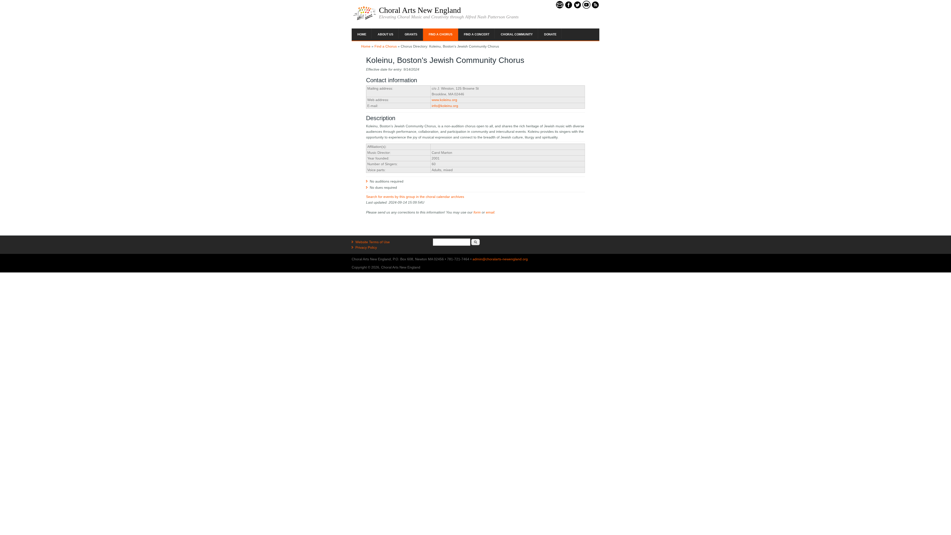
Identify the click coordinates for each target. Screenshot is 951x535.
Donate (550, 34)
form (477, 212)
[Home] (364, 20)
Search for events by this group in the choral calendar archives (415, 197)
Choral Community (517, 34)
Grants (411, 34)
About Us (385, 34)
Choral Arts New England (420, 10)
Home (361, 34)
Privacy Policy (366, 247)
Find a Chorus (440, 34)
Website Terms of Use (372, 242)
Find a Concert (476, 34)
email (490, 212)
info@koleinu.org (445, 106)
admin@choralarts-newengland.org (500, 259)
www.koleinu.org (444, 100)
